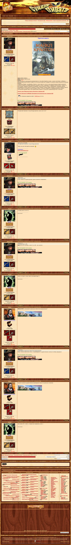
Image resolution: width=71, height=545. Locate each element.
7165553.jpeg (37, 96)
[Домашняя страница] (25, 107)
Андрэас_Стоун (12, 30)
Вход (15, 15)
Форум (7, 15)
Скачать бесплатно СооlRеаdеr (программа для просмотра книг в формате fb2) (35, 93)
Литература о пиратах (18, 31)
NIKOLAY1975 (10, 36)
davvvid (9, 208)
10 (40, 381)
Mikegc (17, 30)
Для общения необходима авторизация (35, 530)
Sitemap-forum (66, 541)
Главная (3, 15)
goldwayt (10, 109)
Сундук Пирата (5, 537)
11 (39, 422)
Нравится (4, 465)
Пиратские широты (26, 31)
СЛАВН (9, 141)
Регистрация (11, 15)
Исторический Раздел (9, 31)
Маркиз (9, 307)
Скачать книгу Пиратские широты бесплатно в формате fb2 (31, 91)
